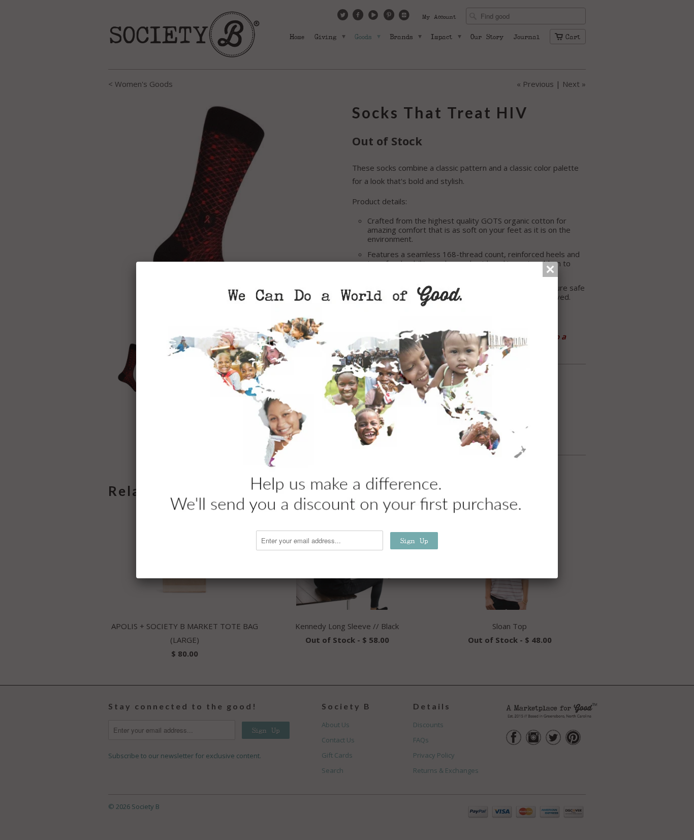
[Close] (550, 269)
